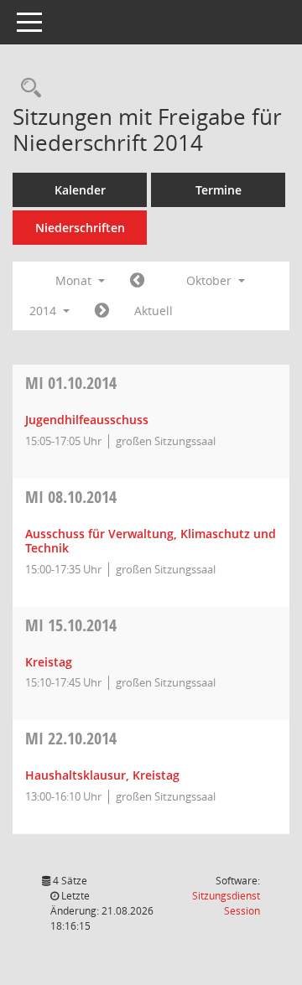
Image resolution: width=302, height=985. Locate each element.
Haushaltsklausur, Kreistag (102, 775)
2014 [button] (44, 311)
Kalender (80, 190)
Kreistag (48, 662)
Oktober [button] (210, 280)
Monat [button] (75, 280)
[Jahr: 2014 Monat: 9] (137, 281)
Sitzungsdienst (226, 903)
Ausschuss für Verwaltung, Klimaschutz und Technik (150, 541)
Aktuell (153, 311)
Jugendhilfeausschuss (86, 420)
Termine (218, 190)
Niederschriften (80, 228)
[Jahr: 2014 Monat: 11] (102, 311)
